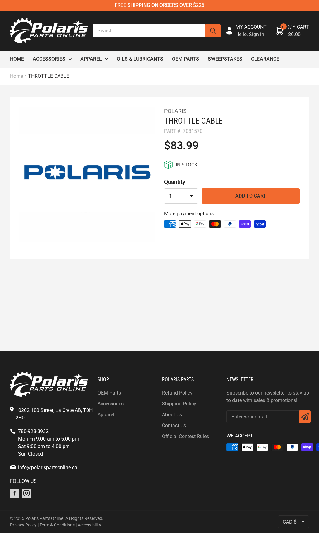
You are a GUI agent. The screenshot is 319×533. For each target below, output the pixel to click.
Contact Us (174, 425)
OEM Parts (185, 59)
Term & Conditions (57, 524)
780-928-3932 (33, 431)
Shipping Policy (179, 404)
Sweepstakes (225, 59)
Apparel (91, 59)
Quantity (174, 182)
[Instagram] (26, 493)
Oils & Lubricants (140, 59)
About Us (172, 415)
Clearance (265, 59)
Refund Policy (177, 393)
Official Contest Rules (185, 436)
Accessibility (89, 524)
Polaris (175, 111)
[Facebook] (14, 493)
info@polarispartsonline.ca (47, 467)
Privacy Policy (23, 524)
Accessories (49, 59)
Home (17, 59)
